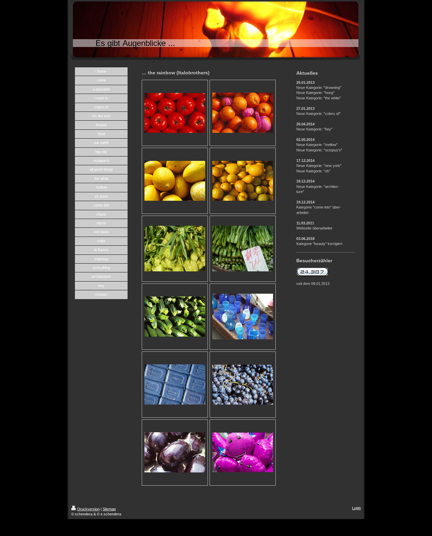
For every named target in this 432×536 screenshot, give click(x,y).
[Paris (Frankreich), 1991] (174, 113)
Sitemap (109, 509)
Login (356, 508)
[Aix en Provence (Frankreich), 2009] (242, 316)
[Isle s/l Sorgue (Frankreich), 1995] (174, 181)
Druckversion (88, 509)
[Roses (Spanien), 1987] (242, 113)
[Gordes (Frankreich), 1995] (174, 316)
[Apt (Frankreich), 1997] (174, 384)
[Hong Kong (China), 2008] (174, 248)
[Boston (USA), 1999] (242, 452)
